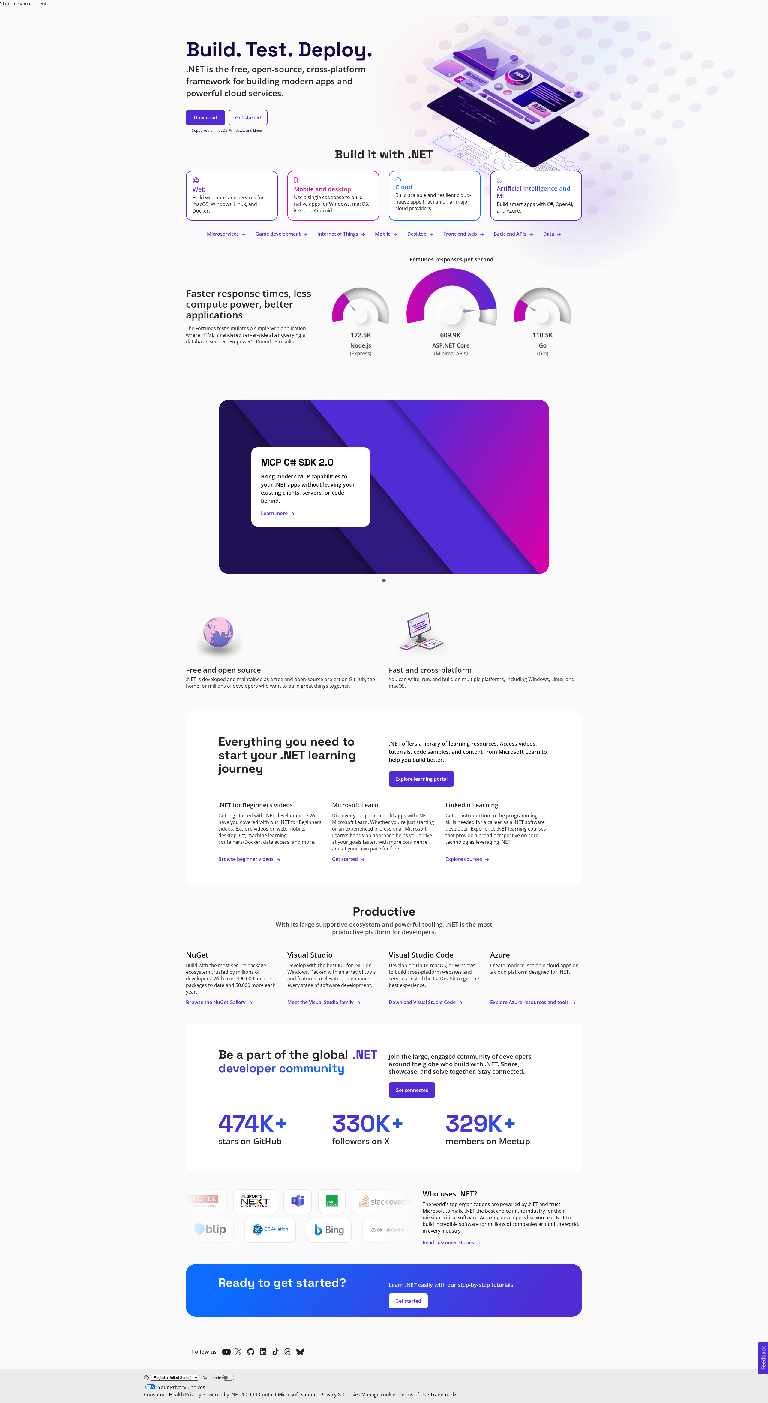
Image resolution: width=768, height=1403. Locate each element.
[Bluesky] (300, 1352)
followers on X (360, 1141)
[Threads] (288, 1352)
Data (549, 234)
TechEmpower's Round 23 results (256, 341)
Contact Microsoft (279, 1394)
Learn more (275, 513)
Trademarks (444, 1394)
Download (205, 117)
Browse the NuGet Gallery (216, 1002)
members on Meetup (488, 1141)
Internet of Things (338, 234)
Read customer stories (449, 1242)
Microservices (223, 234)
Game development (279, 234)
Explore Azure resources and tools (530, 1002)
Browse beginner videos (246, 859)
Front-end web (460, 234)
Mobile (383, 234)
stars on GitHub (250, 1141)
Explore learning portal (421, 779)
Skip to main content (23, 3)
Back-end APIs (511, 234)
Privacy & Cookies (340, 1394)
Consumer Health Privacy (172, 1394)
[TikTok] (275, 1352)
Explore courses (464, 859)
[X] (238, 1352)
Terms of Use (414, 1394)
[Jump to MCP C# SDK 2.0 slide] (384, 580)
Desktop (417, 234)
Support (310, 1394)
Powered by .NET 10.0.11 (230, 1394)
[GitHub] (251, 1352)
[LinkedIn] (263, 1352)
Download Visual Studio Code (423, 1002)
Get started (248, 117)
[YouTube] (226, 1352)
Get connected (412, 1090)
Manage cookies (380, 1394)
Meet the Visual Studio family (321, 1002)
